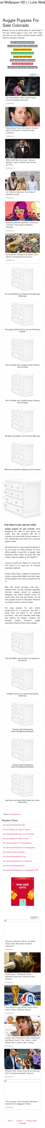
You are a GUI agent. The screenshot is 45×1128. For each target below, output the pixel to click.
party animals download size (22, 53)
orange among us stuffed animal (22, 60)
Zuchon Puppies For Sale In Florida (16, 829)
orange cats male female (22, 57)
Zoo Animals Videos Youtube (14, 852)
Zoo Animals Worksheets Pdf (14, 825)
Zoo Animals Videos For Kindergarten (17, 843)
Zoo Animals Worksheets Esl (14, 865)
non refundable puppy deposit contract (22, 46)
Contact (19, 1120)
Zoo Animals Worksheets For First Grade (18, 834)
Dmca (10, 1120)
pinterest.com (15, 814)
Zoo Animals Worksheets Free (14, 856)
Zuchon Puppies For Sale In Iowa (15, 838)
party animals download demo (22, 42)
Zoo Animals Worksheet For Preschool (17, 861)
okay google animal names (22, 64)
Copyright (22, 1123)
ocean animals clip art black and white (22, 67)
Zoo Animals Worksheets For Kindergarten (19, 847)
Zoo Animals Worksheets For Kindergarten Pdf (20, 870)
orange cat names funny (22, 49)
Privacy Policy (32, 1120)
